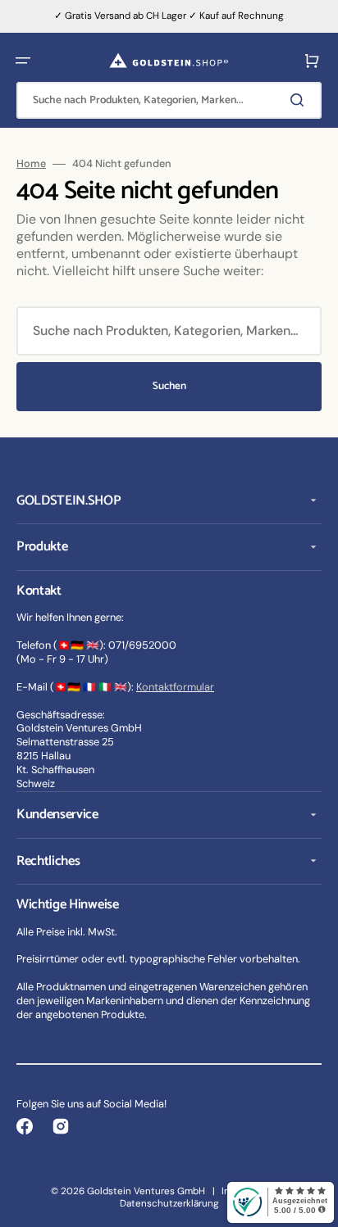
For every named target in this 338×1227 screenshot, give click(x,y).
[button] (23, 61)
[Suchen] (300, 100)
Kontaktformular (175, 687)
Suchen (169, 386)
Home (31, 163)
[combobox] (169, 100)
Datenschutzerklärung (169, 1203)
